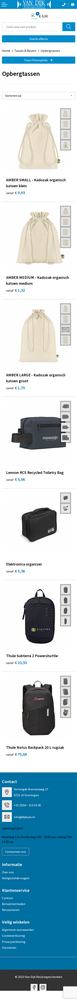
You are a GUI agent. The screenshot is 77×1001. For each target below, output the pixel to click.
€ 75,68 (16, 754)
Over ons (8, 872)
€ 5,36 (15, 570)
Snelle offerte (38, 39)
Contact (7, 898)
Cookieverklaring (13, 936)
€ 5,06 (15, 479)
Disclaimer (9, 948)
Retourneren (10, 910)
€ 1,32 (15, 290)
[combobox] (32, 26)
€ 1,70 (15, 387)
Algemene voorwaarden (18, 930)
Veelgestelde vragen (15, 878)
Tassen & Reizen (25, 51)
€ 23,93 (16, 662)
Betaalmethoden (13, 904)
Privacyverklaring (13, 942)
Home (6, 51)
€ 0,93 (15, 192)
